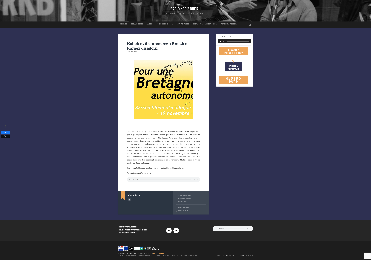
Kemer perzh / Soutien (128, 233)
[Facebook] (169, 230)
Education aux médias (229, 24)
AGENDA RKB (210, 24)
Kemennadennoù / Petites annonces (133, 230)
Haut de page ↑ (159, 253)
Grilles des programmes (142, 24)
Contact (197, 24)
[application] (234, 41)
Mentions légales (246, 255)
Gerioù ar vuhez (182, 24)
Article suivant (183, 211)
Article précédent (184, 207)
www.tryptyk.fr (232, 255)
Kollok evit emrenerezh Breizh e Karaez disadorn (157, 46)
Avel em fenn (132, 51)
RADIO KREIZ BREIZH (185, 9)
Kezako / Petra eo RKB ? (128, 227)
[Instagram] (177, 230)
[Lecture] (221, 41)
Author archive (129, 199)
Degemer (123, 24)
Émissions (163, 24)
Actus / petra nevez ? (185, 198)
